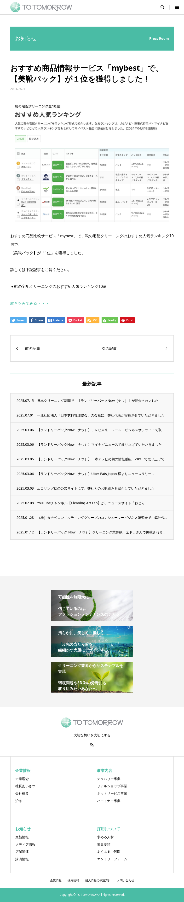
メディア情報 (25, 844)
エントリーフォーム (112, 859)
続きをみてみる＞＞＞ (29, 303)
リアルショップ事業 (112, 786)
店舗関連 (22, 851)
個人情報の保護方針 (98, 880)
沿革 (18, 800)
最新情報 (22, 837)
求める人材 (105, 837)
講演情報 (22, 859)
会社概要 (22, 793)
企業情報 (56, 880)
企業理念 (22, 778)
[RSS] (92, 744)
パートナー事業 (109, 800)
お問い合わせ (125, 880)
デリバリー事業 (109, 778)
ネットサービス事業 (112, 793)
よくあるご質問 (109, 851)
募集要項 (103, 844)
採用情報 (73, 880)
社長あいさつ (25, 786)
